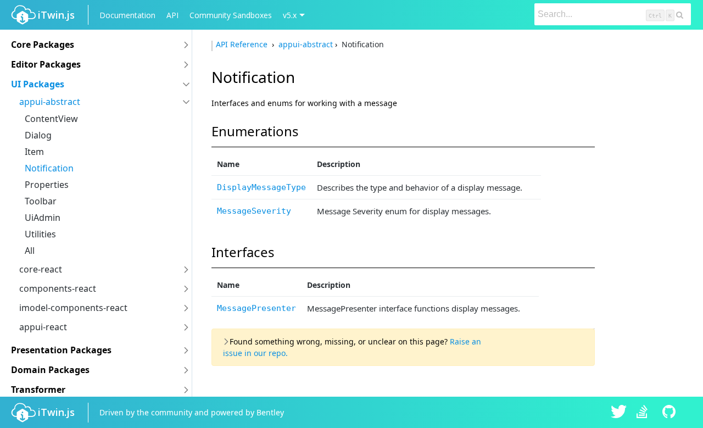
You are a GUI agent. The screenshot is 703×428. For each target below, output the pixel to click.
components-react (57, 288)
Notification (49, 168)
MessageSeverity (254, 211)
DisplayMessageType (261, 187)
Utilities (40, 234)
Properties (47, 185)
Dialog (38, 135)
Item (34, 152)
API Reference (243, 44)
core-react (40, 269)
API (172, 15)
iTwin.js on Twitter (619, 412)
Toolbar (41, 201)
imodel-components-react (73, 308)
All (30, 250)
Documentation (127, 15)
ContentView (51, 119)
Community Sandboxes (230, 15)
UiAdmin (42, 218)
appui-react (43, 327)
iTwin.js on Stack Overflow (645, 412)
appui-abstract (49, 102)
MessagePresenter (256, 308)
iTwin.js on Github (670, 412)
